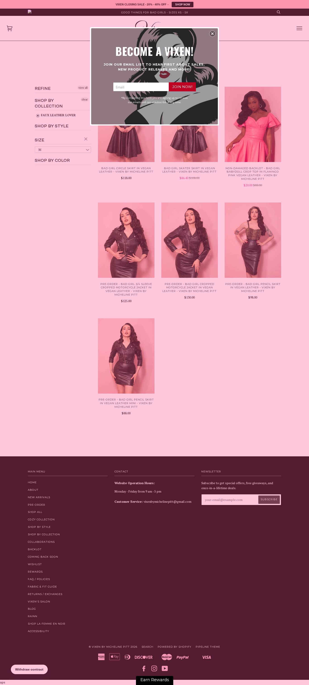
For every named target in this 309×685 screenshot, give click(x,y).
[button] (212, 33)
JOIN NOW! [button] (182, 87)
